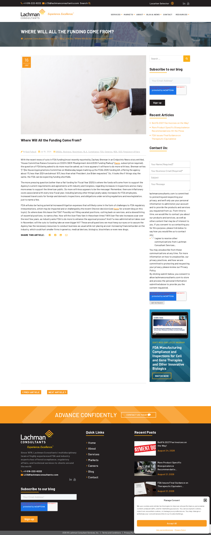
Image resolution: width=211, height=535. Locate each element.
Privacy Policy (180, 530)
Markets (128, 14)
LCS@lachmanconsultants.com (62, 3)
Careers (93, 465)
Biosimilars (77, 151)
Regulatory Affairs (131, 151)
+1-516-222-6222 (32, 3)
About (139, 14)
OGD (120, 151)
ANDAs (59, 151)
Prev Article (31, 392)
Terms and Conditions (111, 533)
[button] (205, 500)
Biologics (67, 151)
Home (92, 442)
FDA (102, 151)
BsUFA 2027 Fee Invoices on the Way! (170, 123)
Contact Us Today (137, 414)
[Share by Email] (66, 235)
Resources (181, 14)
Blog (91, 471)
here (117, 163)
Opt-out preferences (164, 530)
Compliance (93, 151)
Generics (108, 151)
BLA (85, 151)
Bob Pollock (31, 151)
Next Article (57, 392)
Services (115, 14)
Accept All (172, 523)
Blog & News (153, 14)
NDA (115, 151)
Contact (167, 14)
